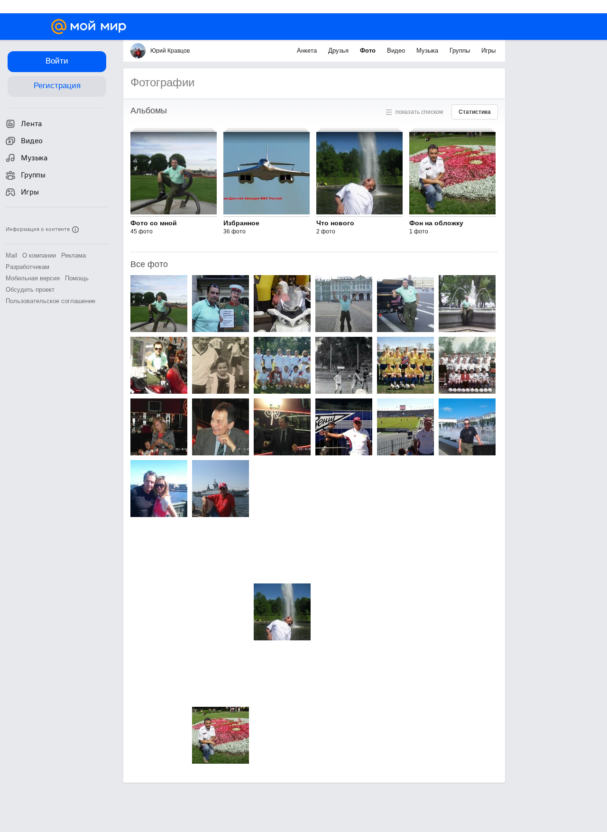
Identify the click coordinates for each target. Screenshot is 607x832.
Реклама (73, 255)
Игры (488, 50)
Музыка (428, 50)
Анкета (308, 50)
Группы (461, 50)
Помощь (77, 278)
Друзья (339, 50)
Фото (368, 50)
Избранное (241, 223)
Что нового (335, 223)
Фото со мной (153, 223)
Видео (397, 50)
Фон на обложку (436, 223)
